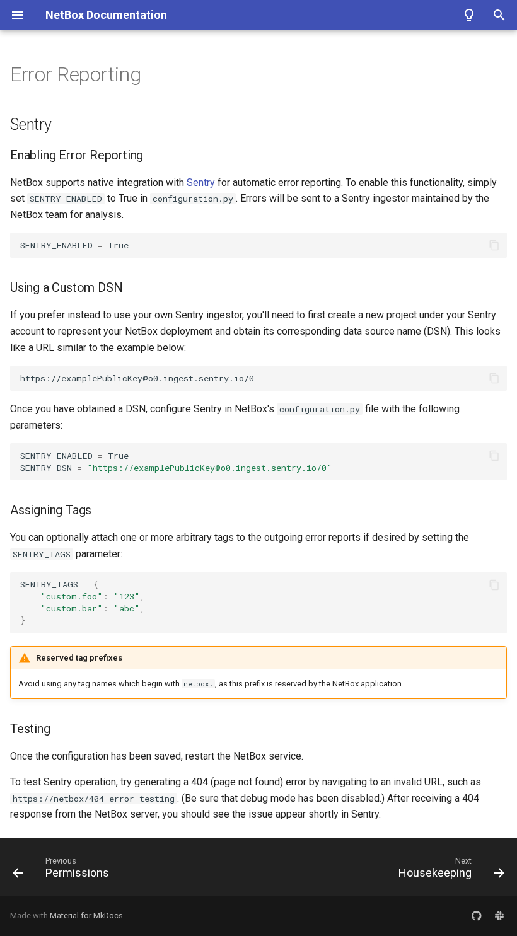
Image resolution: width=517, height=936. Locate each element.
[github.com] (477, 916)
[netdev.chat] (499, 916)
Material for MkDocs (86, 915)
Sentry (201, 182)
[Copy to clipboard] (494, 245)
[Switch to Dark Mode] (469, 15)
